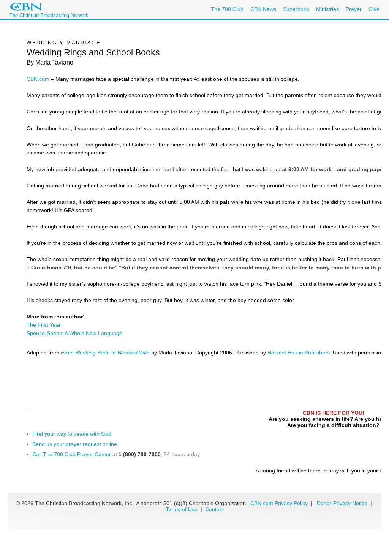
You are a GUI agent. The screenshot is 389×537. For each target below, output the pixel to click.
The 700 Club (227, 9)
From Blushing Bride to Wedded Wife (105, 353)
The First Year (44, 325)
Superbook (296, 9)
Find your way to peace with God (71, 434)
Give (374, 9)
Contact (214, 509)
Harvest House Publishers (298, 353)
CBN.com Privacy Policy (279, 503)
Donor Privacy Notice (342, 503)
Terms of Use (182, 509)
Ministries (327, 9)
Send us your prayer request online (74, 444)
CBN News (263, 9)
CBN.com (38, 79)
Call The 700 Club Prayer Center (71, 454)
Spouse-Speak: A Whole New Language (74, 333)
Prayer (354, 9)
